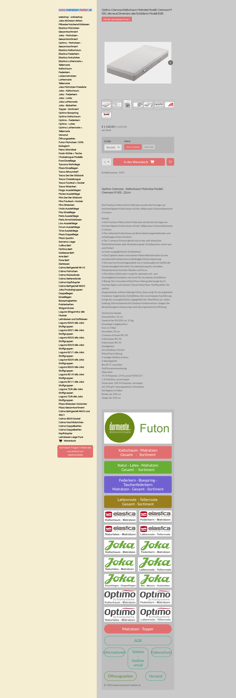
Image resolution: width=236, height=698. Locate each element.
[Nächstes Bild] (170, 62)
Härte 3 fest (149, 147)
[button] (106, 104)
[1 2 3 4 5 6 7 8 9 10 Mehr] (106, 162)
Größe (107, 141)
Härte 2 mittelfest (133, 147)
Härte (127, 141)
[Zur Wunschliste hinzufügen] (170, 162)
